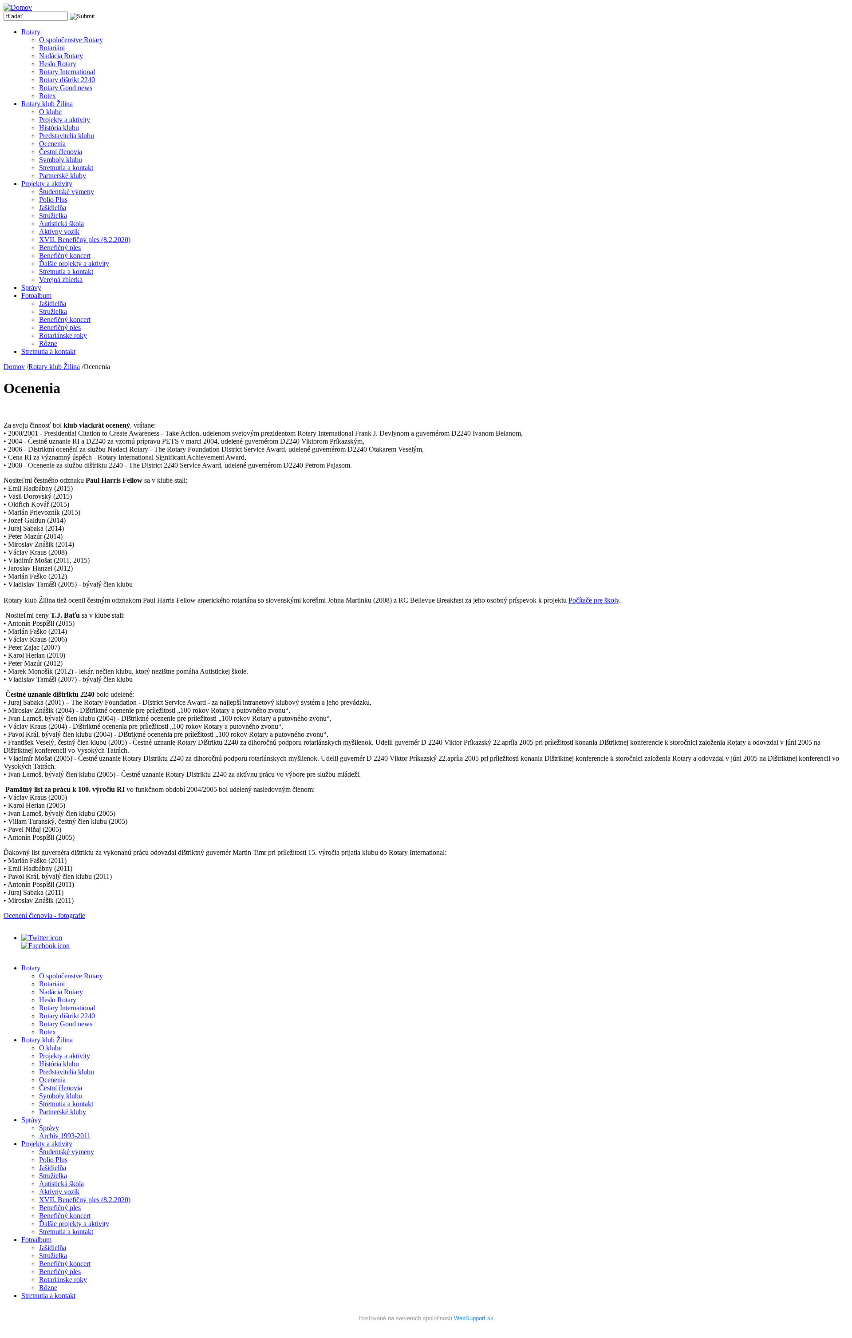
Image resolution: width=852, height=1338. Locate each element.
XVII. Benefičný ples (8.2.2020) (84, 239)
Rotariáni (52, 48)
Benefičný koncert (65, 255)
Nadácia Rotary (61, 56)
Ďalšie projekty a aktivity (74, 263)
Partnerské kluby (62, 175)
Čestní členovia (60, 151)
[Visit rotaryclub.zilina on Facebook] (45, 945)
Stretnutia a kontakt (66, 167)
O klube (50, 111)
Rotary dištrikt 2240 (67, 79)
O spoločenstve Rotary (71, 40)
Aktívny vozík (59, 231)
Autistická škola (61, 223)
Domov (14, 366)
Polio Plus (53, 199)
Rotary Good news (65, 87)
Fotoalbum (36, 295)
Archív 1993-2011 (65, 1135)
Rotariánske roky (63, 335)
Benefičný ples (60, 247)
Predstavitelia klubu (66, 135)
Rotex (47, 95)
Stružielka (53, 215)
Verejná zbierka (61, 279)
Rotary (30, 32)
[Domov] (18, 7)
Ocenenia (52, 143)
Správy (31, 287)
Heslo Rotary (57, 63)
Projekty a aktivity (64, 119)
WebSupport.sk (473, 1318)
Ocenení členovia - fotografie (44, 915)
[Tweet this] (41, 937)
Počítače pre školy (593, 600)
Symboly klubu (60, 159)
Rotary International (67, 71)
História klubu (59, 127)
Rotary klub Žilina (47, 103)
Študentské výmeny (66, 191)
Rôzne (48, 343)
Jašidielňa (52, 207)
